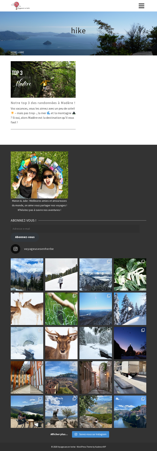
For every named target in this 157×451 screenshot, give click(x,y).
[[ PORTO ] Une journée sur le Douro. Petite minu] (130, 412)
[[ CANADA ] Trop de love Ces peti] (27, 309)
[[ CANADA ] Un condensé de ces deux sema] (130, 309)
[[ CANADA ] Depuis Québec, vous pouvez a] (27, 343)
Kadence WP (100, 446)
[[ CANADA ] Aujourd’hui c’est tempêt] (95, 343)
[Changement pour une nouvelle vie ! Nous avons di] (130, 377)
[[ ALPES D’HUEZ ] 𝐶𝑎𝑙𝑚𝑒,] (27, 274)
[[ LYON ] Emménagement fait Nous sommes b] (95, 377)
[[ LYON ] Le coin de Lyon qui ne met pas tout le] (27, 377)
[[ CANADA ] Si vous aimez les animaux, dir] (61, 343)
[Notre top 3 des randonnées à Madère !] (43, 79)
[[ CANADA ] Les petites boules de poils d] (95, 309)
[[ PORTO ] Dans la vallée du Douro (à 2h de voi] (27, 412)
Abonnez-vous (25, 237)
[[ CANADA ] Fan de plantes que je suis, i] (61, 309)
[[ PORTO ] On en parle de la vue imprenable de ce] (95, 412)
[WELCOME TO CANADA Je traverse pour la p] (130, 343)
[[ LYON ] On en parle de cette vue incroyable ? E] (61, 377)
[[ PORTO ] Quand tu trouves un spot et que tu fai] (61, 412)
